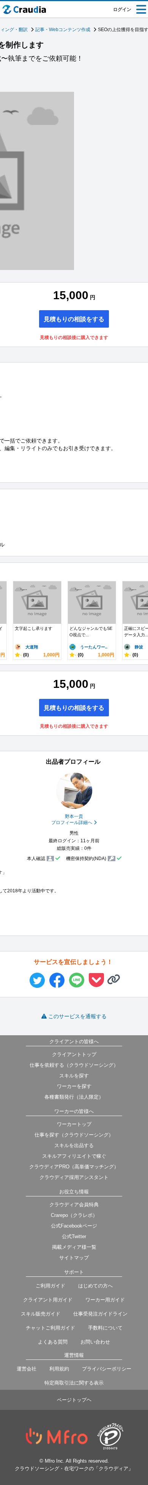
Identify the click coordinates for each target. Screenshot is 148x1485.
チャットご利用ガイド (50, 1328)
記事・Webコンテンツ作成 (62, 29)
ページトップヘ (74, 1400)
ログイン (122, 9)
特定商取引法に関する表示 (74, 1383)
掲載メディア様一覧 (74, 1247)
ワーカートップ (74, 1124)
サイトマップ (74, 1258)
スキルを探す (74, 1075)
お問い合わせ (95, 1342)
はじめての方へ (95, 1286)
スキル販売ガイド (40, 1314)
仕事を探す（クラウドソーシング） (74, 1135)
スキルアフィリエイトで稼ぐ (74, 1156)
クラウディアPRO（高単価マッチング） (74, 1166)
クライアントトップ (74, 1054)
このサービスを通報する (77, 1016)
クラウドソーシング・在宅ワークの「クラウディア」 (74, 1468)
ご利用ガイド (50, 1286)
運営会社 (26, 1369)
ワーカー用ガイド (105, 1300)
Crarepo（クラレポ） (74, 1215)
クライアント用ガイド (47, 1300)
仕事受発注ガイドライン (100, 1314)
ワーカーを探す (74, 1086)
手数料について (105, 1328)
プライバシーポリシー (106, 1369)
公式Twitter (74, 1236)
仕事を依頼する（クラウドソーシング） (74, 1065)
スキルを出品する (74, 1145)
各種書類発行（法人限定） (74, 1097)
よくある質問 (53, 1342)
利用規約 (59, 1369)
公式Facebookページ (74, 1226)
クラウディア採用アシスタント (74, 1177)
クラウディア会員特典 (74, 1204)
